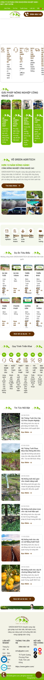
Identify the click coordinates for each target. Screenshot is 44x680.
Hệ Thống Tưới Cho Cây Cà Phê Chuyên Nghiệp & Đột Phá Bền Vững (31, 419)
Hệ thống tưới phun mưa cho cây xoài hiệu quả (31, 510)
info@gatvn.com (22, 651)
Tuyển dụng (23, 8)
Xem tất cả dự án (21, 334)
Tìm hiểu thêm (11, 186)
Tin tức (15, 8)
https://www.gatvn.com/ (24, 667)
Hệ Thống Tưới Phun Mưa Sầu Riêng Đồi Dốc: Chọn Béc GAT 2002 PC (31, 449)
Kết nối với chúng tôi (38, 643)
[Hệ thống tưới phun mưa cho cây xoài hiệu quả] (10, 517)
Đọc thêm (25, 432)
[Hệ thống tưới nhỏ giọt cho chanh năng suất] (10, 487)
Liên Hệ (32, 8)
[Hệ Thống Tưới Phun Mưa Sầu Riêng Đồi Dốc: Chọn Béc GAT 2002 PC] (10, 457)
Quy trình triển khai (22, 346)
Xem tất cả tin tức (20, 599)
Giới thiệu (7, 8)
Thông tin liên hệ (22, 642)
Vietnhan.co (40, 678)
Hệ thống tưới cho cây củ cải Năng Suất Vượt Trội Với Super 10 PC (30, 540)
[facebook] (4, 659)
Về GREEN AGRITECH (23, 159)
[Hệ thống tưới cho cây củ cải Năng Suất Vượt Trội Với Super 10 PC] (10, 548)
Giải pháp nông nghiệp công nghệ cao (19, 94)
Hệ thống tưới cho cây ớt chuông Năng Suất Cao (31, 571)
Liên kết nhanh (6, 642)
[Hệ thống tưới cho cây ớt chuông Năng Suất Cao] (10, 578)
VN (38, 8)
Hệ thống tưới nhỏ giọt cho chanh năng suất (30, 480)
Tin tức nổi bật (22, 408)
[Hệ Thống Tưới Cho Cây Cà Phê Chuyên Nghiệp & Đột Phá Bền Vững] (10, 426)
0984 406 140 (24, 647)
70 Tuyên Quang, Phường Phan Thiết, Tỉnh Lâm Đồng (25, 658)
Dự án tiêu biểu (22, 253)
